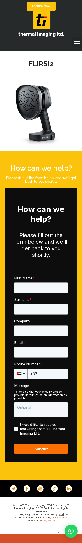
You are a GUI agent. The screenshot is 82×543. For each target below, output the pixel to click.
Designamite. (60, 517)
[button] (77, 42)
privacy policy (47, 520)
